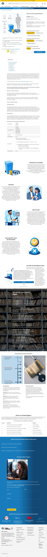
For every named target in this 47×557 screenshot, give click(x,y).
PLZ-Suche (37, 83)
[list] (12, 23)
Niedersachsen (29, 84)
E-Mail (25, 489)
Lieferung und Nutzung (13, 62)
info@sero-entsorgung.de (8, 540)
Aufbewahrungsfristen (31, 535)
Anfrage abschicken (11, 509)
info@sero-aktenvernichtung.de (19, 485)
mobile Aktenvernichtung (25, 81)
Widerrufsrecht (41, 542)
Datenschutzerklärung (24, 286)
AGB (39, 540)
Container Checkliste (19, 534)
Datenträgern (14, 44)
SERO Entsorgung (5, 553)
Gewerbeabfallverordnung (20, 537)
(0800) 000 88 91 (22, 484)
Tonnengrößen (12, 64)
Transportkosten (12, 70)
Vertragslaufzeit (12, 67)
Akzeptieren (24, 282)
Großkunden (41, 532)
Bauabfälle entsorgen (19, 532)
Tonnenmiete (12, 69)
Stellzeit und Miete (13, 63)
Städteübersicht (16, 84)
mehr (24, 284)
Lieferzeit (11, 66)
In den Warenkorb (40, 52)
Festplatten (20, 44)
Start (2, 6)
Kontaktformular (5, 541)
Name (8, 489)
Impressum (40, 535)
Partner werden (41, 534)
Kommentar (8, 498)
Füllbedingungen (19, 535)
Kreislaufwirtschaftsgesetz (20, 539)
